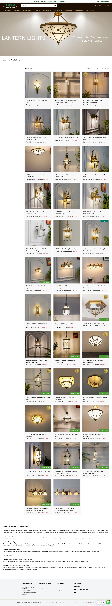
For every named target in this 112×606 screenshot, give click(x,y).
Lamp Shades (57, 10)
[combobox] (39, 5)
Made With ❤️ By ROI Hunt (88, 602)
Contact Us (59, 592)
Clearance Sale (90, 10)
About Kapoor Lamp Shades (49, 602)
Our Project (59, 594)
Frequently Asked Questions (44, 590)
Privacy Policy (69, 602)
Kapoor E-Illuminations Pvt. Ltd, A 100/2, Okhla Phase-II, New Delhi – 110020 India (28, 587)
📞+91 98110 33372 (26, 590)
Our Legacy (59, 590)
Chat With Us (24, 594)
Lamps (36, 10)
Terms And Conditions (60, 602)
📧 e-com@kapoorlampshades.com (29, 592)
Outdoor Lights (68, 10)
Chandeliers (8, 10)
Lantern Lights (78, 10)
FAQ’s (81, 602)
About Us (58, 586)
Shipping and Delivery (43, 588)
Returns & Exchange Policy (44, 586)
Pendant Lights (27, 10)
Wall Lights (16, 10)
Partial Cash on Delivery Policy (45, 592)
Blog (58, 588)
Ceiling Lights (46, 10)
